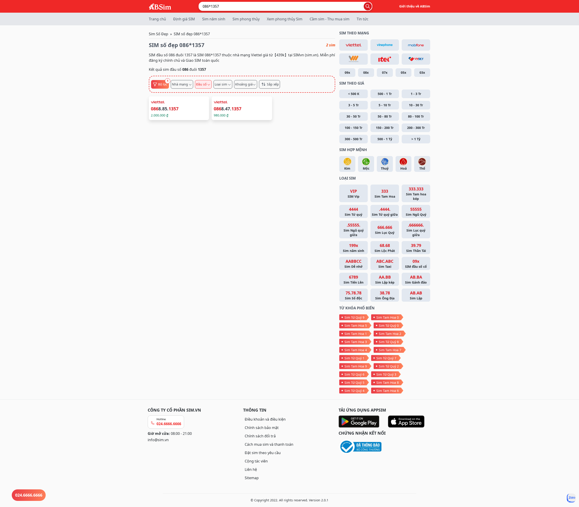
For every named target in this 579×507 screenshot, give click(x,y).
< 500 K (353, 94)
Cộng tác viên (256, 461)
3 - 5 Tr (353, 105)
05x (403, 72)
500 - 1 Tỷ (384, 139)
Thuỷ (385, 168)
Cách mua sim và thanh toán (269, 444)
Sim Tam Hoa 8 (387, 382)
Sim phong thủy (246, 19)
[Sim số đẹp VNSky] (416, 59)
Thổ (422, 168)
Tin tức (362, 19)
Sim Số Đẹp (158, 33)
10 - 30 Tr (416, 105)
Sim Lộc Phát (385, 248)
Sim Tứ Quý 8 (389, 342)
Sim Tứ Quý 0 (389, 325)
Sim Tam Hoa (385, 193)
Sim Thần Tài (416, 248)
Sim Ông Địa (384, 295)
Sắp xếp (273, 84)
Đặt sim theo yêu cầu (263, 452)
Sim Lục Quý (384, 230)
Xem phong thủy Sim (284, 19)
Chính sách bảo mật (262, 427)
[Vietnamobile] (353, 59)
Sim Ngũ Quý (416, 211)
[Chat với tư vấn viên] (571, 498)
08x (366, 72)
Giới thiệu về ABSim (414, 6)
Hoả (403, 168)
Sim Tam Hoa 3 (355, 342)
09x (347, 72)
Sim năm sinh (213, 19)
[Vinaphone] (384, 45)
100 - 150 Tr (353, 128)
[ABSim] (160, 5)
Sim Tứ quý (353, 211)
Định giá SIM (184, 19)
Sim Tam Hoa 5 (355, 325)
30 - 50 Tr (353, 116)
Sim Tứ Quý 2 (389, 366)
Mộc (366, 168)
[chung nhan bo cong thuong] (385, 446)
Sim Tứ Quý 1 (354, 358)
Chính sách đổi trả (260, 436)
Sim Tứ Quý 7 (386, 358)
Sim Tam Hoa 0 (387, 317)
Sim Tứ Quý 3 (386, 374)
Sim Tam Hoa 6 (387, 391)
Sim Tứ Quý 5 (354, 382)
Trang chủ (157, 19)
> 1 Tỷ (415, 139)
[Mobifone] (416, 45)
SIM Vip (353, 193)
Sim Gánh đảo (416, 279)
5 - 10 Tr (385, 105)
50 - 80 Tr (385, 116)
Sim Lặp (416, 295)
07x (384, 72)
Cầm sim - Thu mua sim (329, 19)
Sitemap (252, 477)
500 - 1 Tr (385, 94)
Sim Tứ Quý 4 (354, 391)
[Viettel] (353, 45)
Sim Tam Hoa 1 (355, 334)
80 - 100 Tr (416, 116)
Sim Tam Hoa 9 (355, 366)
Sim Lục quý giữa (415, 229)
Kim (347, 168)
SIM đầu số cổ (416, 263)
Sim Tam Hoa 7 (390, 350)
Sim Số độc (353, 295)
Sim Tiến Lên (353, 279)
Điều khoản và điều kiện (265, 419)
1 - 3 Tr (416, 94)
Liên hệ (251, 469)
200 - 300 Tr (416, 128)
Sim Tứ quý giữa (385, 211)
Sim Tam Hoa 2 (390, 334)
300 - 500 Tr (353, 139)
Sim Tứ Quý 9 (354, 317)
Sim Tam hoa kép (416, 193)
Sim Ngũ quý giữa (354, 229)
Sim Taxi (384, 263)
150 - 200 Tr (385, 128)
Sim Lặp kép (384, 279)
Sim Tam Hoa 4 (355, 350)
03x (422, 72)
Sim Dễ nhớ (353, 263)
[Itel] (384, 59)
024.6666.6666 (169, 423)
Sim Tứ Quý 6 (354, 374)
